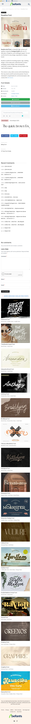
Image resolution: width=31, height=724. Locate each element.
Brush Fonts (4, 321)
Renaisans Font (5, 493)
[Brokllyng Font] (15, 407)
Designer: (4, 93)
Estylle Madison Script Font (9, 592)
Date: (3, 86)
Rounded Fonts (12, 445)
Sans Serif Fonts (5, 644)
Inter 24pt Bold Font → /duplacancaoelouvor (14, 208)
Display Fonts (10, 321)
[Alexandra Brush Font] (15, 358)
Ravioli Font (4, 617)
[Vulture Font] (15, 532)
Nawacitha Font (5, 692)
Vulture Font (4, 543)
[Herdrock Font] (15, 308)
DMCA (11, 710)
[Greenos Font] (15, 631)
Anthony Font (5, 394)
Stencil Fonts (16, 495)
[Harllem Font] (15, 556)
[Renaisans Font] (15, 482)
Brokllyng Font (5, 419)
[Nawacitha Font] (15, 681)
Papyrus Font (7, 227)
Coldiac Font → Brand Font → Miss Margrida (14, 221)
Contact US (12, 711)
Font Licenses (18, 710)
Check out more (16, 102)
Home (3, 9)
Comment (4, 256)
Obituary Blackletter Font (8, 443)
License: (4, 96)
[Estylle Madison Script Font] (15, 581)
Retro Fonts (12, 569)
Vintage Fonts (16, 520)
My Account (15, 1)
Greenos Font (5, 642)
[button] (29, 4)
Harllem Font (5, 568)
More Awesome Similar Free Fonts (16, 296)
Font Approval (26, 710)
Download (16, 99)
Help (6, 187)
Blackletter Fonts (5, 445)
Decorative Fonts (5, 694)
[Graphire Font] (15, 656)
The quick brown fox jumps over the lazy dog (16, 126)
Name (3, 279)
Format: (4, 88)
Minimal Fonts (4, 545)
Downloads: (5, 91)
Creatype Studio (15, 93)
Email (3, 285)
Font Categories (10, 9)
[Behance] (14, 721)
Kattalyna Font (5, 468)
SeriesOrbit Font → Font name (11, 197)
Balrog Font (4, 144)
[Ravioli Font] (15, 606)
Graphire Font (5, 667)
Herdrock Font (5, 319)
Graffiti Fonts (17, 321)
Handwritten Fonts (5, 396)
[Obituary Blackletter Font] (15, 432)
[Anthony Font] (15, 383)
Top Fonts (19, 711)
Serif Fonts (17, 9)
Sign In (2, 1)
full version (10, 77)
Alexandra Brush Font (7, 369)
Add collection (16, 106)
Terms (2, 710)
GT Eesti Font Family (6, 151)
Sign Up (8, 1)
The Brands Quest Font (8, 344)
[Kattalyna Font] (15, 457)
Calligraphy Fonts (5, 569)
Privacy (7, 710)
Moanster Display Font (7, 518)
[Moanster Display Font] (15, 507)
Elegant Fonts (4, 495)
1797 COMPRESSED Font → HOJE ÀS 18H (13, 200)
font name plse (8, 166)
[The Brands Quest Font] (15, 333)
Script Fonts (10, 346)
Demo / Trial (14, 96)
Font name (7, 194)
